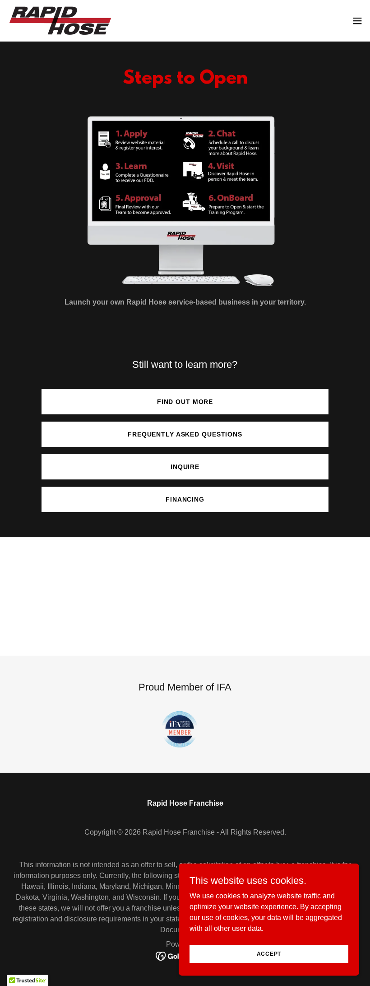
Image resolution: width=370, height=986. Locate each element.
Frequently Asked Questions (185, 434)
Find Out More (185, 401)
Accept (269, 953)
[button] (357, 21)
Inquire (185, 466)
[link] (59, 21)
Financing (185, 499)
